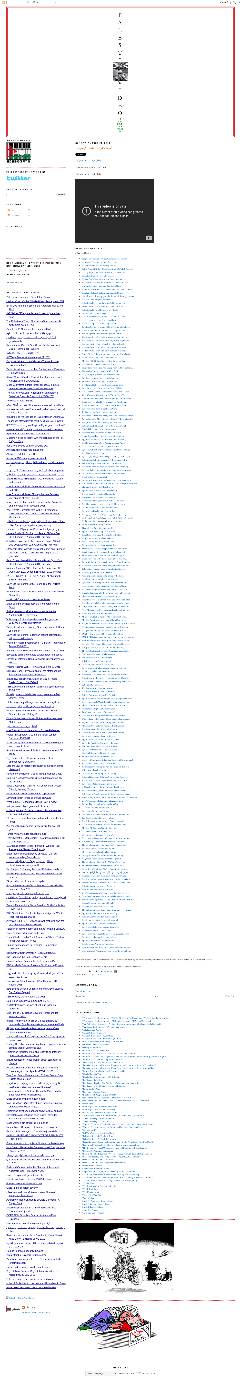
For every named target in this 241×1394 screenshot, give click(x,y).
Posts (12, 209)
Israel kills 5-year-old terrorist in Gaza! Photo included (106, 599)
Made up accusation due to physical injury (101, 596)
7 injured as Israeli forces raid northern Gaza (101, 285)
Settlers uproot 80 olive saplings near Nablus (102, 333)
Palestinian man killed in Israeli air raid (99, 916)
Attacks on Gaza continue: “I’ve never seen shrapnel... (106, 674)
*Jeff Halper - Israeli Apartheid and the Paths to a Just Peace (108, 1097)
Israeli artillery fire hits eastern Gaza (98, 613)
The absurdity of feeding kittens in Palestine (101, 463)
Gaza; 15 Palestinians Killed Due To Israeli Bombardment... (108, 759)
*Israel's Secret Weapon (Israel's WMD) (99, 1094)
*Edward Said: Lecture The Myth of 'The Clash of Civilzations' (110, 1053)
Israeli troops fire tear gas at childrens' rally (101, 919)
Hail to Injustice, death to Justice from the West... (103, 442)
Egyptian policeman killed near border (99, 940)
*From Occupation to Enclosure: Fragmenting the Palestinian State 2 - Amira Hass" (118, 1068)
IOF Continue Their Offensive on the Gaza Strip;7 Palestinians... (110, 483)
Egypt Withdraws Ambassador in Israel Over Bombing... (106, 562)
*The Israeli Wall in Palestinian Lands (99, 1186)
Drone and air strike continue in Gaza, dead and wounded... (108, 289)
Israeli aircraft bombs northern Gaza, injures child (104, 330)
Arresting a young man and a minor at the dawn (103, 575)
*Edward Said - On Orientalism (95, 1050)
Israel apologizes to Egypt (93, 452)
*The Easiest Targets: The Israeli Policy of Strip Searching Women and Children (117, 1177)
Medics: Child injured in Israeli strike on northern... (105, 360)
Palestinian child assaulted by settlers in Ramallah (104, 425)
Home (155, 996)
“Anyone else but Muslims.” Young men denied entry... (106, 606)
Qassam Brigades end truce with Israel (98, 752)
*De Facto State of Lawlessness (96, 1044)
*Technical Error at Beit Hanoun (96, 1168)
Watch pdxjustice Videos (93, 1212)
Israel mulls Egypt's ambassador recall (98, 708)
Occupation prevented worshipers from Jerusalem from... (106, 814)
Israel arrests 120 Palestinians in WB (98, 364)
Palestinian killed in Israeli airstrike (97, 889)
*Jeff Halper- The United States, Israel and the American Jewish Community (115, 1100)
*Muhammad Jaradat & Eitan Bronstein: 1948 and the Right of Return (113, 1115)
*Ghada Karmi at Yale (91, 1074)
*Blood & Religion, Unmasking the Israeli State (103, 1041)
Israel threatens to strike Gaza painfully (99, 265)
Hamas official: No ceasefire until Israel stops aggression (106, 469)
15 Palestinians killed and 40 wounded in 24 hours (104, 780)
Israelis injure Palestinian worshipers (98, 943)
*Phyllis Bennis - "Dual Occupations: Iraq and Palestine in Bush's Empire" (115, 1147)
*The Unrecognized (91, 1192)
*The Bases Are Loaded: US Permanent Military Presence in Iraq (110, 1174)
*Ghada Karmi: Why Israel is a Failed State (101, 1076)
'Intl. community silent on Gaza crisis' (98, 493)
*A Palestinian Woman (92, 1029)
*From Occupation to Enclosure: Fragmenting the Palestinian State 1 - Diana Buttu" (119, 1065)
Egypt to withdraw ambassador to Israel (99, 749)
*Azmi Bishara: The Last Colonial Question (101, 1038)
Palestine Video (120, 64)
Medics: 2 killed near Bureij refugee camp (100, 827)
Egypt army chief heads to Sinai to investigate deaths (105, 933)
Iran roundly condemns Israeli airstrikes (99, 746)
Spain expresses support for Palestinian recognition (104, 258)
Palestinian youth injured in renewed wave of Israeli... (105, 678)
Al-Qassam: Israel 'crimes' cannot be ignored (101, 858)
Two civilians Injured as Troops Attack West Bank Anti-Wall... (109, 899)
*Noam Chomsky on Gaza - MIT (96, 1121)
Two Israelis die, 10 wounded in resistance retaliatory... (106, 326)
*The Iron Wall (88, 1183)
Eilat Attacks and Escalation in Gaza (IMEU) (101, 388)
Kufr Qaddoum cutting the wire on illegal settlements (105, 766)
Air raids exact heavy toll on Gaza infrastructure (103, 435)
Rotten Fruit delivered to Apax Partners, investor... (104, 350)
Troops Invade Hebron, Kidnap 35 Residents (101, 422)
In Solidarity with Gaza (92, 684)
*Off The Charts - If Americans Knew (98, 1133)
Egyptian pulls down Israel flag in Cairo (99, 408)
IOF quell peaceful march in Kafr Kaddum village (104, 647)
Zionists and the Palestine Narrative (97, 756)
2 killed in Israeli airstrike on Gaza (97, 831)
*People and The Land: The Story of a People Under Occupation (110, 1144)
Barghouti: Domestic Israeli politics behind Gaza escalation (108, 623)
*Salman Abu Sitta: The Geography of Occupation (104, 1162)
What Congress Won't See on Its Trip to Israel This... (105, 395)
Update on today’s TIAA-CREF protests (99, 357)
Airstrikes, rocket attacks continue (97, 671)
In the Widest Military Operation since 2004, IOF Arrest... (107, 268)
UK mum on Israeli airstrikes (94, 769)
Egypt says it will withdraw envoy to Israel (101, 739)
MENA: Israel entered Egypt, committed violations (104, 548)
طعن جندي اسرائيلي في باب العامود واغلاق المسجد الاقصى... (109, 296)
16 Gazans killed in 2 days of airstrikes (99, 763)
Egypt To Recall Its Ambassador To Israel (100, 742)
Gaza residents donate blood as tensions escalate (103, 316)
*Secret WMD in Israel (92, 1165)
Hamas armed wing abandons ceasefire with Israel (103, 790)
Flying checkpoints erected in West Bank (100, 371)
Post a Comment (82, 991)
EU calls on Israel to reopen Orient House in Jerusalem (106, 882)
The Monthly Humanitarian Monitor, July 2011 (103, 865)
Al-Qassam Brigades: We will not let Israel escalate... (105, 589)
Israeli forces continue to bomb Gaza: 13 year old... (104, 821)
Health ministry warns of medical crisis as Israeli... (104, 343)
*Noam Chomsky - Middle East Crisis (98, 1118)
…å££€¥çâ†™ (32, 1307)
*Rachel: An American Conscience (97, 1150)
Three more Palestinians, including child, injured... (104, 555)
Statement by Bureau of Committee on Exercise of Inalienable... (110, 797)
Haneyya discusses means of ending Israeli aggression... (106, 340)
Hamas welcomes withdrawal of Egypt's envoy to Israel (106, 565)
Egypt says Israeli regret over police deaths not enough (106, 449)
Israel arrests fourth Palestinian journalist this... (102, 292)
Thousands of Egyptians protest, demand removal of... (106, 650)
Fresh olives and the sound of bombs (98, 902)
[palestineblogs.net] (20, 1297)
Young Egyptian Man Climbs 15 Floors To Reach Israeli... (107, 418)
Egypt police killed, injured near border (99, 923)
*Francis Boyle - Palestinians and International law (104, 1062)
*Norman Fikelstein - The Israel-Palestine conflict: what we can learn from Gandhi (118, 1124)
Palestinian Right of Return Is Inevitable (100, 309)
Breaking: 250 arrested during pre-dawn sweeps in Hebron (107, 415)
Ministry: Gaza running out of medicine (99, 381)
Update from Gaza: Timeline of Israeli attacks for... (104, 279)
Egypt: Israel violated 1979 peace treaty (99, 490)
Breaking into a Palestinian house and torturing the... (105, 602)
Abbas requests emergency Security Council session (105, 626)
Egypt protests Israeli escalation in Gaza (99, 783)
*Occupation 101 (89, 1130)
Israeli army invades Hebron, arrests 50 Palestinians (104, 401)
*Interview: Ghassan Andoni (94, 1091)
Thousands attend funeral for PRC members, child (104, 862)
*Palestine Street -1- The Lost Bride (97, 1136)
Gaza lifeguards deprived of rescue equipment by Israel (106, 838)
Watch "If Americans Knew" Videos (97, 1200)
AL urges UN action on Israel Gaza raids (99, 262)
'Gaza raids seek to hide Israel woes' (97, 487)
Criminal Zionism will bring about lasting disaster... (105, 776)
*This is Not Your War (91, 1195)
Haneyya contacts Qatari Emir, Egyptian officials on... (105, 701)
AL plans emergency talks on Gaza (97, 538)
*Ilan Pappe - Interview (92, 1079)
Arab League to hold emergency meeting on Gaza (104, 585)
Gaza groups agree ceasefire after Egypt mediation (104, 272)
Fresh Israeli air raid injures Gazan (97, 657)
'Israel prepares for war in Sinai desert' (98, 712)
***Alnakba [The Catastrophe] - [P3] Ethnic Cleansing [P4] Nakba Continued (116, 1020)
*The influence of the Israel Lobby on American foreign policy (109, 1180)
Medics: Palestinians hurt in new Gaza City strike (104, 619)
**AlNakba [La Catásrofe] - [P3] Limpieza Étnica (103, 1026)
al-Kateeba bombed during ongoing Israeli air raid (104, 787)
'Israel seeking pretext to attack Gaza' (98, 541)
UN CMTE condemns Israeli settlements (99, 429)
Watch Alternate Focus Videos (95, 1203)
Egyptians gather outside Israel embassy (99, 913)
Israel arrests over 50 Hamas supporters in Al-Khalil (104, 347)
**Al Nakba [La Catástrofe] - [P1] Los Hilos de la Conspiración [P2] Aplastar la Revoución (122, 1023)
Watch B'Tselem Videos (92, 1206)
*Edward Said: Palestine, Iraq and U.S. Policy (102, 1059)
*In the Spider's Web (91, 1088)
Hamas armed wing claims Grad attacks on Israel (103, 500)
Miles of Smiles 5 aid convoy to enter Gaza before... (104, 616)
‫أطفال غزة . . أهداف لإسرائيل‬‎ (88, 160)
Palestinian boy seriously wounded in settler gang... (104, 302)
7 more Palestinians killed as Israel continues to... (103, 732)
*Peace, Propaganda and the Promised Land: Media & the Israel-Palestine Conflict (118, 1141)
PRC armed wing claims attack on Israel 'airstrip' (103, 725)
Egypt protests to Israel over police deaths (100, 926)
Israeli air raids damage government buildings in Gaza (106, 879)
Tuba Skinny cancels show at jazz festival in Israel (104, 568)
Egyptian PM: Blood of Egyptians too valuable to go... (106, 643)
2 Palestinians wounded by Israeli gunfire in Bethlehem (106, 398)
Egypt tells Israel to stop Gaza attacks (98, 531)
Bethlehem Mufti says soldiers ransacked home (103, 384)
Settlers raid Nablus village (94, 313)
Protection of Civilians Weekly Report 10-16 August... (106, 868)
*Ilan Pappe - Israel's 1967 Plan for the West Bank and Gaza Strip (110, 1082)
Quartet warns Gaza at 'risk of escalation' (99, 507)
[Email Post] (115, 971)
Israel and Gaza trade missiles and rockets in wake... (104, 875)
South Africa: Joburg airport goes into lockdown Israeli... (107, 354)
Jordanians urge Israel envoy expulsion (99, 412)
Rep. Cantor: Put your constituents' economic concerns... (107, 391)
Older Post (230, 996)
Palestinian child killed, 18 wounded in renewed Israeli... (107, 947)
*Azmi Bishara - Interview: (94, 1032)
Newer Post (80, 996)
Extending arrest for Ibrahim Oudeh (97, 572)
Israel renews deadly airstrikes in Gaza (99, 906)
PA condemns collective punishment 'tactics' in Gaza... (106, 282)
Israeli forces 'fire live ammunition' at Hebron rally (104, 551)
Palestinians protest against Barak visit (99, 886)
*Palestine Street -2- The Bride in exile (99, 1138)
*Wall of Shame (89, 1197)
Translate (149, 1373)
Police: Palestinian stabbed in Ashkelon (99, 695)
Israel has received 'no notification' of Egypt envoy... (105, 504)
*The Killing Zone (90, 1189)
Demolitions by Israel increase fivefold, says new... (104, 473)
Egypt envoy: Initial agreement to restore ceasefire (104, 667)
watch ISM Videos (90, 1209)
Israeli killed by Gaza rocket (94, 476)
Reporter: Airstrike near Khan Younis (98, 848)
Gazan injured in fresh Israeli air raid (98, 664)
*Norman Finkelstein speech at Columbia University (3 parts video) (112, 1127)
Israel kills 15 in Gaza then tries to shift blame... (103, 534)
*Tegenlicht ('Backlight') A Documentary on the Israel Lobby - (109, 1171)
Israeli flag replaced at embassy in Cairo (99, 323)
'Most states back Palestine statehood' (98, 497)
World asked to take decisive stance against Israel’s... (105, 337)
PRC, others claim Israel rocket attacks (99, 851)
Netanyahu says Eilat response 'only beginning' (103, 855)
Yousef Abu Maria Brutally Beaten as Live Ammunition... (107, 480)
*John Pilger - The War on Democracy (98, 1109)
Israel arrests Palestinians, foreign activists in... (102, 432)
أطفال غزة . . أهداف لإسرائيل (93, 148)
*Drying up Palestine (91, 1047)
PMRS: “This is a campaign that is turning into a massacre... (108, 637)
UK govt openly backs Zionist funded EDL (101, 374)
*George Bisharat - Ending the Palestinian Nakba (103, 1071)
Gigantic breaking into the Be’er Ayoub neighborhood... (106, 592)
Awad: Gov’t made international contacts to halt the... (105, 306)
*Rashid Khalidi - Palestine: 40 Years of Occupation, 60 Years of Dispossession (117, 1153)
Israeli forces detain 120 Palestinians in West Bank (104, 405)
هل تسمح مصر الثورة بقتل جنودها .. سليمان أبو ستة (105, 514)
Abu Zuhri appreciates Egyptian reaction (100, 579)
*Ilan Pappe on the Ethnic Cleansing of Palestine (103, 1085)
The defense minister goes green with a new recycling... (106, 909)
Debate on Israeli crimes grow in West (98, 834)
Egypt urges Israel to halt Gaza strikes (98, 510)
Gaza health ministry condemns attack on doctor (103, 715)
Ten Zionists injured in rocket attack (98, 817)
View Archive (16, 282)
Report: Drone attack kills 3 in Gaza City (100, 804)
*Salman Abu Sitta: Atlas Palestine (97, 1159)
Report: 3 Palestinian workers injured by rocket (103, 722)
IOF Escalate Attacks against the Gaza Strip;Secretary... (106, 793)
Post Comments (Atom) (98, 1002)
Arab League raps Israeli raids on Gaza (99, 320)
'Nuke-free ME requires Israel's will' (97, 528)
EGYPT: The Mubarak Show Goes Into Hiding (102, 633)
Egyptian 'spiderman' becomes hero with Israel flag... (105, 439)
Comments (15, 215)
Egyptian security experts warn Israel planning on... (104, 582)
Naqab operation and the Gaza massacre (99, 654)
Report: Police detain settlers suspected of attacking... (105, 466)
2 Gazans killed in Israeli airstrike (97, 807)
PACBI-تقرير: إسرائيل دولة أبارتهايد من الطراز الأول (105, 872)
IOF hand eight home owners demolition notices (103, 841)
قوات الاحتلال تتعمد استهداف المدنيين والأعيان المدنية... (106, 456)
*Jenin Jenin (87, 1103)
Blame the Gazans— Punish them (96, 930)
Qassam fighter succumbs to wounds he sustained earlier (106, 896)
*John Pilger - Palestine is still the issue (99, 1106)
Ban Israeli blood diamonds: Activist (98, 691)
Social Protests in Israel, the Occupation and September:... (107, 367)
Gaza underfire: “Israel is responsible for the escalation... (106, 950)
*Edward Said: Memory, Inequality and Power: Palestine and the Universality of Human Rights (124, 1056)
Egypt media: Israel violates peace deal (99, 545)
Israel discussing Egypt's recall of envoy (99, 729)
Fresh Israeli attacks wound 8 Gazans (98, 275)
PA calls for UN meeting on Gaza (96, 524)
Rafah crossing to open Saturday (96, 810)
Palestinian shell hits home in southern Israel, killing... (106, 459)
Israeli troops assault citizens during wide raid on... (104, 558)
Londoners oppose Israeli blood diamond (100, 378)
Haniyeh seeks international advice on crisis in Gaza (105, 630)
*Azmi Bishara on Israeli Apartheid (97, 1035)
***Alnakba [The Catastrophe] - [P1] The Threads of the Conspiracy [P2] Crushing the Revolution (125, 1017)
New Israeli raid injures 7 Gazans (96, 299)
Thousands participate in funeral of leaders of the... (104, 845)
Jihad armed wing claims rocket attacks (99, 688)
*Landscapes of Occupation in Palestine (99, 1112)
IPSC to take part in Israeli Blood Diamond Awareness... (106, 718)
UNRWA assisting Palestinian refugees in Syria (102, 800)
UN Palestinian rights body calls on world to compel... (106, 824)
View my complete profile (36, 1312)
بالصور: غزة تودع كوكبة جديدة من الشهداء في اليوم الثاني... (108, 517)
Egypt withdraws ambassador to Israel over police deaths (107, 698)
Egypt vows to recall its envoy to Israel (99, 735)
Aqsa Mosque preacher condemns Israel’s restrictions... (106, 609)
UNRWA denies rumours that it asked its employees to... (106, 892)
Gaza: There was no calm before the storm (100, 446)
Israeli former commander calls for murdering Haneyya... (106, 681)
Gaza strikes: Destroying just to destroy (99, 773)
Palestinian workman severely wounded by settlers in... (106, 640)
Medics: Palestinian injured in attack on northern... (104, 705)
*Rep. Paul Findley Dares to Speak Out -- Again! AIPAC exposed (110, 1156)
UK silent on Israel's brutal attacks (97, 660)
